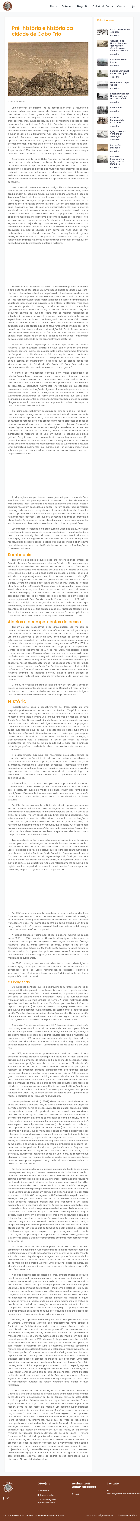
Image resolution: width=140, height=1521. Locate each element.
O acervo (44, 1490)
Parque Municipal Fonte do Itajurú (119, 72)
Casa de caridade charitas (120, 30)
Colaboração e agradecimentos (46, 1501)
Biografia (82, 6)
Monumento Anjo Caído (119, 83)
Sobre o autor (47, 1495)
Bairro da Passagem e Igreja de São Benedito (117, 160)
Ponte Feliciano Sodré (118, 61)
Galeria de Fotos (102, 6)
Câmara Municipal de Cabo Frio (117, 120)
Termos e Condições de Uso (99, 1515)
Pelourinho (116, 107)
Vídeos (121, 6)
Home (54, 6)
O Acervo (67, 6)
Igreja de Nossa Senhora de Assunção (118, 134)
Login (77, 1494)
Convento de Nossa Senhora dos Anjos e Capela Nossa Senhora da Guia (119, 45)
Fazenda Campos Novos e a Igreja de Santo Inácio (119, 96)
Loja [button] (132, 6)
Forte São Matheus (115, 146)
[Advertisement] (48, 266)
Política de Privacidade (126, 1515)
